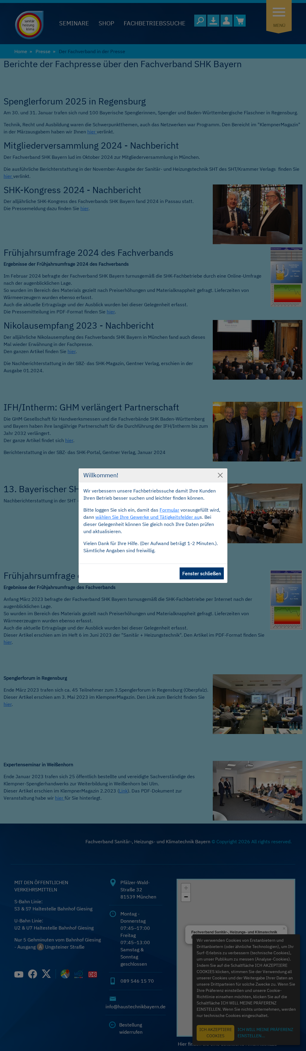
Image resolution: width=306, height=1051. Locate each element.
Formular (169, 510)
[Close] (220, 475)
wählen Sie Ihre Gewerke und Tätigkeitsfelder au (147, 517)
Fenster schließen (201, 573)
